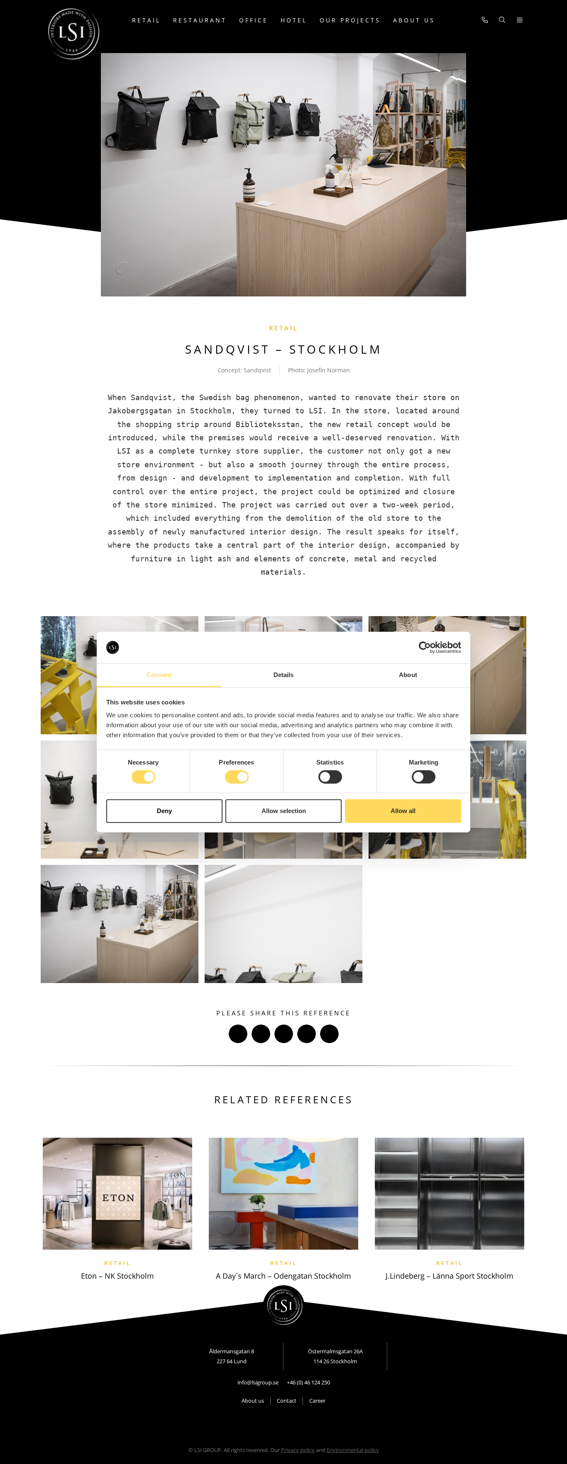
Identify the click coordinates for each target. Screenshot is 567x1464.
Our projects (350, 20)
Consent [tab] (159, 674)
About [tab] (408, 674)
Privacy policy (298, 1450)
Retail (146, 20)
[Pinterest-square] (305, 1422)
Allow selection (284, 810)
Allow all (403, 810)
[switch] (237, 776)
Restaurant (200, 20)
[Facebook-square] (263, 1422)
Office (253, 20)
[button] (238, 1034)
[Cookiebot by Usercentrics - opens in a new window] (425, 647)
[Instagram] (291, 1422)
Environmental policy (353, 1450)
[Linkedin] (276, 1422)
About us (414, 20)
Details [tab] (284, 674)
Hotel (294, 20)
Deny (164, 810)
